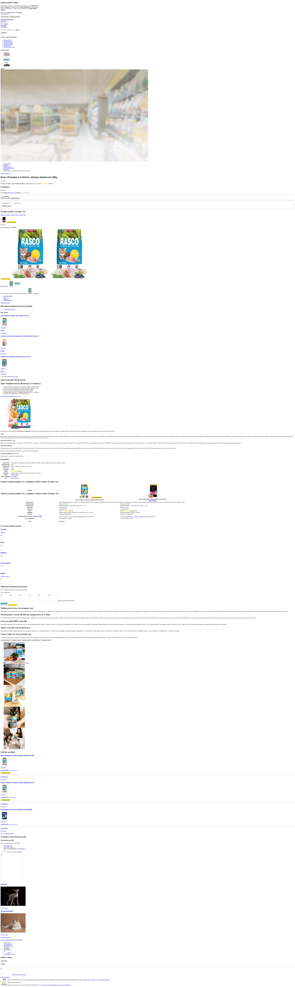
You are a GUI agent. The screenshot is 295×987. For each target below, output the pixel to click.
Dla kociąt (6, 169)
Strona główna (7, 164)
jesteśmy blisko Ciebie (9, 954)
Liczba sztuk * (5, 203)
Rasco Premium (15, 474)
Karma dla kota (7, 166)
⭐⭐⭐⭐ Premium (47, 183)
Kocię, (36, 183)
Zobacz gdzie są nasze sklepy (19, 974)
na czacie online (12, 848)
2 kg (5, 190)
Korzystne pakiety (8, 296)
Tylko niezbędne (4, 16)
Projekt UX (45, 985)
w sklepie (19, 852)
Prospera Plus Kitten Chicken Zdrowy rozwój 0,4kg (13, 214)
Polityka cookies (5, 14)
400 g (2, 190)
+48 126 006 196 (8, 845)
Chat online (6, 948)
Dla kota (6, 165)
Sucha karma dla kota (9, 168)
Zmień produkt (152, 500)
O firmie (3, 964)
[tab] (10, 309)
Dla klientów (4, 961)
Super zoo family (37, 516)
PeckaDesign (67, 985)
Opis (5, 297)
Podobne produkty (8, 300)
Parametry (6, 299)
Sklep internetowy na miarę (55, 985)
